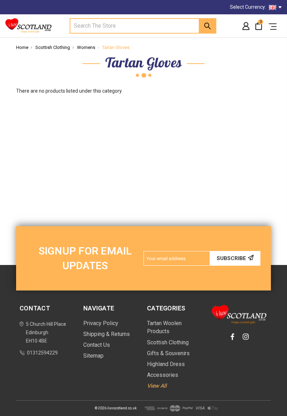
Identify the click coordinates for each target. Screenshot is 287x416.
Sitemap (93, 355)
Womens (86, 47)
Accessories (162, 375)
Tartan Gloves (116, 47)
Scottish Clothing (52, 47)
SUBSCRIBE (231, 258)
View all (157, 385)
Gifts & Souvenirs (168, 353)
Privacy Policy (100, 323)
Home (22, 47)
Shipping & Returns (106, 334)
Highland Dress (166, 364)
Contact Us (96, 345)
